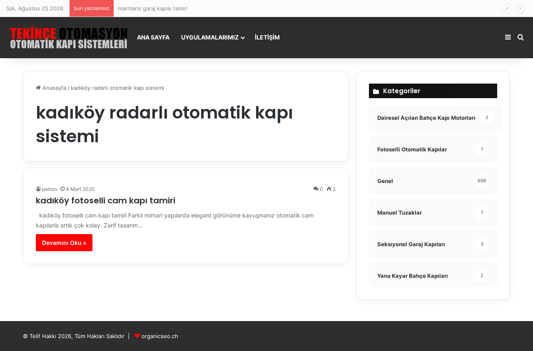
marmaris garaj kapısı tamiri (152, 8)
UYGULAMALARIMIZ (210, 37)
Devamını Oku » (64, 242)
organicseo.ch (160, 336)
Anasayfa (53, 87)
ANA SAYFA (153, 37)
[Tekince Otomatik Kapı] (68, 37)
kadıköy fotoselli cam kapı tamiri (105, 200)
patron (49, 189)
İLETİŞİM (267, 37)
